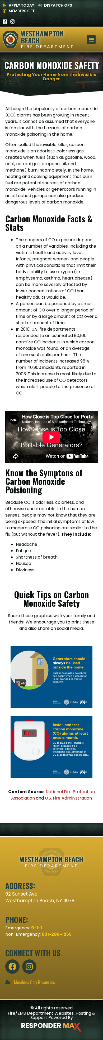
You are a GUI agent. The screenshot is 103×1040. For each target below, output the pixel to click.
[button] (91, 39)
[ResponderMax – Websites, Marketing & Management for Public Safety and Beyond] (51, 1027)
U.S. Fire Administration (68, 798)
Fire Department (47, 47)
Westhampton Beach (42, 36)
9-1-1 (36, 928)
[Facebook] (12, 966)
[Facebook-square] (5, 21)
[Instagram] (12, 21)
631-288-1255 (57, 934)
